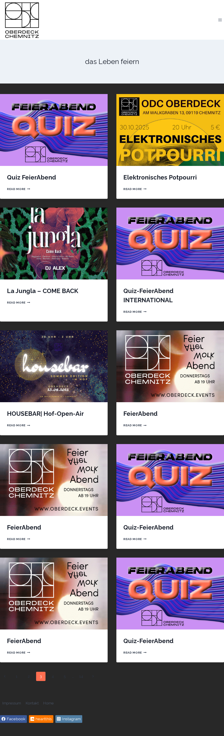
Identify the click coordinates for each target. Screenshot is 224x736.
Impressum (11, 703)
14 (81, 676)
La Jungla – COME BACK (42, 291)
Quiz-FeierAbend (148, 527)
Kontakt (32, 703)
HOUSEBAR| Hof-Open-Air (45, 413)
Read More (18, 189)
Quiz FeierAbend (31, 177)
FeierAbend (140, 413)
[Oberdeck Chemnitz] (22, 20)
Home (48, 703)
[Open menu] (220, 19)
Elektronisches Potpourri (160, 177)
